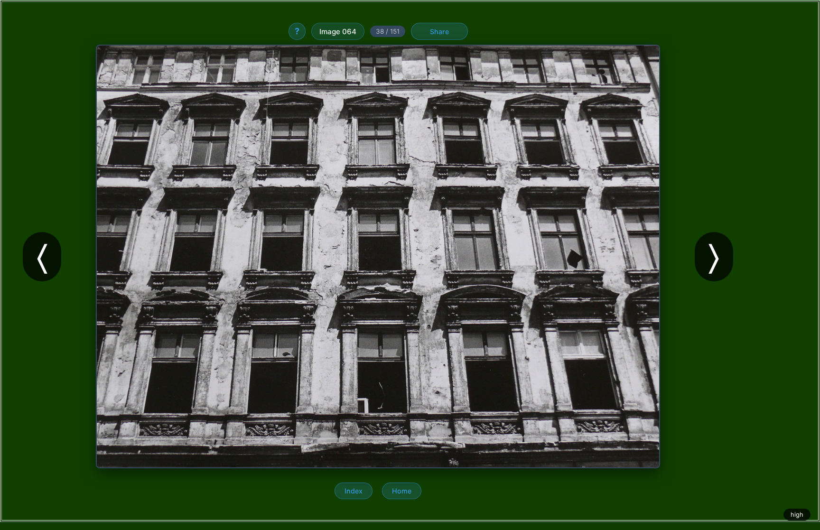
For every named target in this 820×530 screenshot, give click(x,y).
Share (439, 32)
